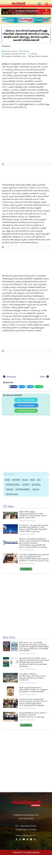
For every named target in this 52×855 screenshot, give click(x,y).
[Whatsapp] (35, 839)
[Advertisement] (26, 136)
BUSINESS (36, 484)
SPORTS (25, 484)
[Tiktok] (27, 839)
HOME (7, 479)
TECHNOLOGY (12, 494)
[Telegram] (31, 839)
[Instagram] (20, 839)
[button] (39, 4)
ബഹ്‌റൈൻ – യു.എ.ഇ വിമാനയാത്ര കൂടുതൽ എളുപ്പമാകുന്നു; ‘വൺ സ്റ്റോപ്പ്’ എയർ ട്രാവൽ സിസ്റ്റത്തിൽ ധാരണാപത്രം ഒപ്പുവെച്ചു (33, 528)
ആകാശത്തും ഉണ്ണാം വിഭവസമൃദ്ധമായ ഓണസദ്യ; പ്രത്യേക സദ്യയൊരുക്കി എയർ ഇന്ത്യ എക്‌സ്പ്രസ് (32, 514)
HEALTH (35, 489)
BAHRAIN (17, 56)
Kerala (25, 479)
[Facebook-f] (17, 839)
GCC (39, 479)
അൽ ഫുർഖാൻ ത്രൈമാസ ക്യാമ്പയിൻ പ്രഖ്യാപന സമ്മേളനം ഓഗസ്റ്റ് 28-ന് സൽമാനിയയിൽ (33, 689)
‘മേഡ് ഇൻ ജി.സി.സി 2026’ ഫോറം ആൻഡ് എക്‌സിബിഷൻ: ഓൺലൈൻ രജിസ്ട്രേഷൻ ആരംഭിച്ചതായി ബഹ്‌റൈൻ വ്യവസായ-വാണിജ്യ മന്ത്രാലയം (34, 662)
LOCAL (24, 56)
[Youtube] (24, 839)
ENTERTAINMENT (22, 489)
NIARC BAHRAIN (41, 56)
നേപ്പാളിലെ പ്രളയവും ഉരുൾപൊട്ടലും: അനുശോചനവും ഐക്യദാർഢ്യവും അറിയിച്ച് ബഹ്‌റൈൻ (32, 677)
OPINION (9, 489)
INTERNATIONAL (13, 484)
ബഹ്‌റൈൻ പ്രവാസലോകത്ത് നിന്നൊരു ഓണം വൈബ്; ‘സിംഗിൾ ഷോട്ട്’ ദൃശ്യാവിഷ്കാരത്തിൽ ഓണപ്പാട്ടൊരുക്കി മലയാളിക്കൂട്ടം (33, 702)
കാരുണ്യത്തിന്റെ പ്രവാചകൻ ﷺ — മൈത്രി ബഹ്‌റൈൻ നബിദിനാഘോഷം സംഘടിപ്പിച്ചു (33, 715)
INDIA (32, 479)
